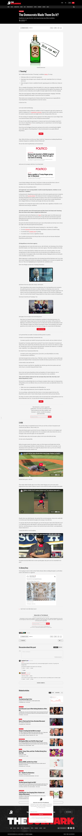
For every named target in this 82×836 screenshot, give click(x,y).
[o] (56, 710)
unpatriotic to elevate (36, 112)
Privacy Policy (49, 818)
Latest (53, 692)
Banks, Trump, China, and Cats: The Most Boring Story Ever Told (33, 752)
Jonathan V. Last (24, 20)
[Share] (61, 28)
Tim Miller (21, 714)
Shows (21, 6)
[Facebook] (71, 828)
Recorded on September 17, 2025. (25, 774)
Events (35, 6)
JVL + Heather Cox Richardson (26, 773)
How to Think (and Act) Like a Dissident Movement (32, 721)
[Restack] (58, 28)
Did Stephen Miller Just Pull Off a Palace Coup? (31, 741)
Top (50, 692)
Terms (67, 834)
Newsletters (16, 6)
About (48, 6)
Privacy (65, 834)
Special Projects (30, 6)
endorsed (27, 229)
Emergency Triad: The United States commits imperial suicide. (29, 700)
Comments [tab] (56, 647)
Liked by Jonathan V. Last (26, 674)
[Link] (17, 71)
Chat (25, 6)
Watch (12, 6)
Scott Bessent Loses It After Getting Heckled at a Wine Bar (33, 709)
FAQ (65, 2)
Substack (30, 834)
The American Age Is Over (25, 699)
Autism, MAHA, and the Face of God (28, 762)
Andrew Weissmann (23, 798)
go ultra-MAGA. (31, 196)
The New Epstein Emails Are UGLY (27, 782)
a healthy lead (32, 231)
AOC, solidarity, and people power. (25, 722)
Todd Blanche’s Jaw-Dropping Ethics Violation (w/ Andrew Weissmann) (32, 793)
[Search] (73, 7)
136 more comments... (41, 682)
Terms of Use (46, 816)
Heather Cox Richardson (30, 775)
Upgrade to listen (25, 27)
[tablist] (58, 647)
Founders (39, 6)
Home (8, 6)
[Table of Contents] (1, 418)
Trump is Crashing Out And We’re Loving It (29, 731)
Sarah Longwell (23, 735)
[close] (52, 798)
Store (62, 2)
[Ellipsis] (62, 660)
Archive (44, 6)
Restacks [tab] (60, 647)
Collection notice (71, 834)
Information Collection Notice (41, 818)
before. (46, 74)
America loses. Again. (22, 754)
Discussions (57, 692)
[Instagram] (68, 828)
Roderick (23, 673)
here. (40, 215)
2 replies (24, 670)
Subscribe (41, 814)
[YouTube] (73, 828)
